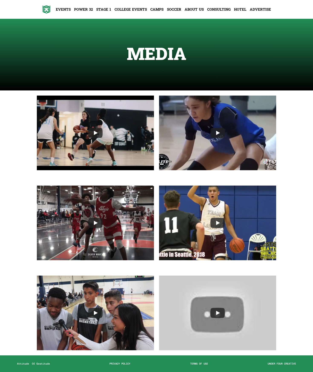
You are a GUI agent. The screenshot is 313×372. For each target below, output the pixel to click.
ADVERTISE (260, 9)
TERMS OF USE (199, 363)
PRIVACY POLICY (119, 363)
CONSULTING (219, 9)
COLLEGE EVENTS (131, 9)
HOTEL (240, 9)
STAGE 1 (103, 9)
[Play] (95, 133)
